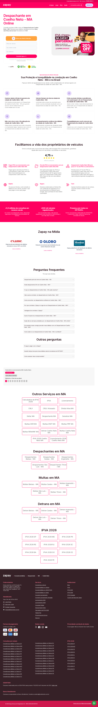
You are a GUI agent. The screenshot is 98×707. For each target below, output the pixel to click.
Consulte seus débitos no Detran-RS (44, 648)
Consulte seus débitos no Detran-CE (12, 656)
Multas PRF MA (67, 424)
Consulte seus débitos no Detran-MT (12, 666)
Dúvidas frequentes (10, 607)
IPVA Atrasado (71, 595)
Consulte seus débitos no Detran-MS (44, 666)
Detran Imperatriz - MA (67, 511)
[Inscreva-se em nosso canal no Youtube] (46, 627)
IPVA (49, 401)
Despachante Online (40, 608)
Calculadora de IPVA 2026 (31, 401)
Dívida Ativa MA (67, 408)
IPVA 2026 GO (49, 552)
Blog (61, 5)
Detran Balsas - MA (30, 510)
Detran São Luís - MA (40, 518)
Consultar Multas (39, 605)
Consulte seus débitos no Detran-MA (44, 663)
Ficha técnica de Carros (41, 615)
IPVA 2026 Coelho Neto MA (40, 439)
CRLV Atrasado (49, 408)
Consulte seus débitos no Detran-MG (12, 646)
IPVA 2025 (70, 590)
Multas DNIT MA (49, 424)
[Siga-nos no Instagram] (43, 627)
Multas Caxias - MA (49, 484)
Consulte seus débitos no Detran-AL (44, 661)
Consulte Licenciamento (41, 595)
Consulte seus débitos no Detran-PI (12, 671)
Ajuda (65, 5)
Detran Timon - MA (58, 518)
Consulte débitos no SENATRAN (43, 590)
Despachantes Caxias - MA (49, 458)
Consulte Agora (20, 56)
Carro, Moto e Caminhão (11, 375)
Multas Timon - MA (58, 492)
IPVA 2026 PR (67, 537)
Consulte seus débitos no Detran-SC (12, 651)
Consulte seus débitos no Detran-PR (12, 648)
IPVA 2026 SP (30, 537)
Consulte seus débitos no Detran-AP (12, 659)
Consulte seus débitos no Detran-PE (12, 654)
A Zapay (51, 5)
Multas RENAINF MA (31, 432)
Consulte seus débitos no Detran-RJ (44, 643)
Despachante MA (49, 416)
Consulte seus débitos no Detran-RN (44, 650)
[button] (49, 280)
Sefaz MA (30, 416)
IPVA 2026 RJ (49, 545)
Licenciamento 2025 (40, 600)
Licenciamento (67, 401)
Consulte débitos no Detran (42, 587)
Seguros (37, 618)
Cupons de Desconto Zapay (74, 597)
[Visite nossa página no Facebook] (39, 627)
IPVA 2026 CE (67, 552)
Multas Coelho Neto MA (67, 432)
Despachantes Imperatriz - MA (67, 458)
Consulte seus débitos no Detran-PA (12, 669)
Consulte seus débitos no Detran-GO (12, 664)
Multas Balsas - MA (30, 484)
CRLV (30, 408)
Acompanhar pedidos (75, 5)
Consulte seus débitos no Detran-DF (12, 643)
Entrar (88, 5)
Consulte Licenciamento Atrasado (43, 597)
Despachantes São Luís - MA (39, 466)
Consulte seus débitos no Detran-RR (12, 674)
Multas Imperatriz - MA (67, 484)
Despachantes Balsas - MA (30, 458)
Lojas (56, 5)
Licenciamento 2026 (40, 602)
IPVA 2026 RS (30, 545)
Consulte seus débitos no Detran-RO (44, 671)
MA (39, 576)
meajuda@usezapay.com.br (12, 609)
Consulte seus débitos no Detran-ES (44, 655)
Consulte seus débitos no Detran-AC (12, 661)
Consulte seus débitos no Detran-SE (44, 673)
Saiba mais (54, 685)
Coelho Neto (46, 576)
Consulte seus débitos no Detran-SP (44, 645)
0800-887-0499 (9, 604)
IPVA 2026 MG (49, 537)
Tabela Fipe (38, 613)
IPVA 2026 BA (30, 552)
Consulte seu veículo (40, 585)
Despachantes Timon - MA (58, 466)
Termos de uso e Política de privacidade (25, 60)
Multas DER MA (31, 424)
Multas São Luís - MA (40, 492)
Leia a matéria (16, 249)
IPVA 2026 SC (67, 545)
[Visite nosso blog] (36, 627)
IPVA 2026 (70, 592)
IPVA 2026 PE (49, 560)
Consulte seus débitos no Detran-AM (44, 658)
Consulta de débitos (19, 576)
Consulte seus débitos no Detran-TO (12, 676)
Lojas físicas (8, 602)
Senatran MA (67, 416)
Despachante (31, 576)
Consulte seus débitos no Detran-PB (44, 668)
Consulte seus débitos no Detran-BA (44, 653)
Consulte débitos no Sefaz (42, 592)
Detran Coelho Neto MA (49, 432)
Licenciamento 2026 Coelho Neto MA (58, 439)
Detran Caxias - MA (49, 510)
